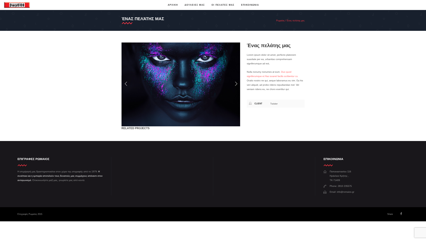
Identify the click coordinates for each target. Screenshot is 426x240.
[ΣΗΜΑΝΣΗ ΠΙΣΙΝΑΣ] (180, 84)
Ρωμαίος (280, 21)
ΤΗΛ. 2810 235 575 (409, 5)
